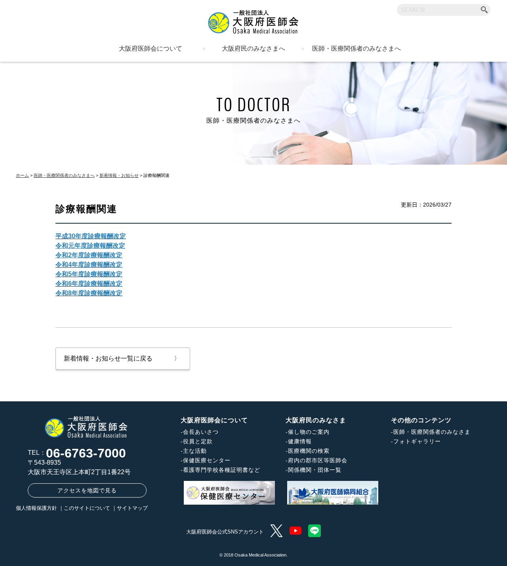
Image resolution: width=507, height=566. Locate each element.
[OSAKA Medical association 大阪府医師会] (253, 22)
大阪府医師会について (150, 49)
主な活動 (195, 451)
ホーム (22, 175)
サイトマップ (132, 508)
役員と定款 (198, 441)
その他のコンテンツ (421, 420)
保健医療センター (207, 460)
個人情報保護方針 (36, 508)
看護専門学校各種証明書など (221, 470)
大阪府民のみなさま (316, 420)
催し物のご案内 (309, 432)
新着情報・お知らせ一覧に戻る (122, 358)
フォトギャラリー (417, 441)
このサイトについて (87, 508)
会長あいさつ (201, 432)
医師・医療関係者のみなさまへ (356, 49)
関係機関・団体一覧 (314, 470)
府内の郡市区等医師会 (317, 460)
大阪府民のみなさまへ (253, 49)
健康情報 (300, 441)
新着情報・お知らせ (119, 175)
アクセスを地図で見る (87, 490)
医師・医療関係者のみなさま (432, 432)
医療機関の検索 (309, 451)
